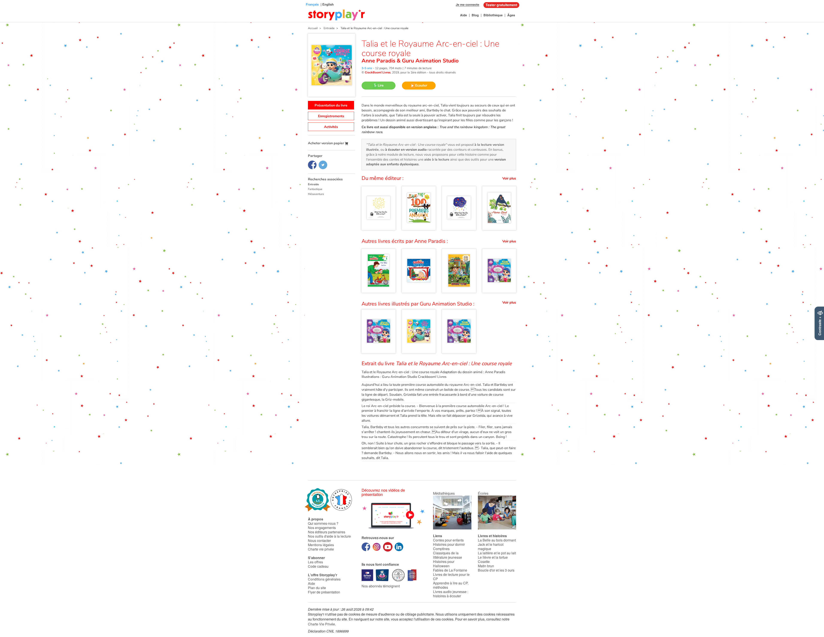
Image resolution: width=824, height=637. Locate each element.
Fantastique (315, 189)
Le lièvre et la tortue (493, 557)
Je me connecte (467, 4)
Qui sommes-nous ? (323, 523)
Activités (331, 127)
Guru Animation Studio (429, 60)
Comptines (441, 548)
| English (327, 4)
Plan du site (317, 587)
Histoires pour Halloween (443, 563)
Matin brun (486, 565)
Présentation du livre (331, 105)
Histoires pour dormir (449, 544)
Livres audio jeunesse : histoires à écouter (450, 593)
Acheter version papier (326, 143)
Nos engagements (322, 527)
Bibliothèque (493, 15)
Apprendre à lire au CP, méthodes (450, 585)
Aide (463, 15)
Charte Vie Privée (321, 624)
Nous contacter (319, 540)
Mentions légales (321, 544)
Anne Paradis (379, 60)
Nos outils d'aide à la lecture (329, 536)
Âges (511, 15)
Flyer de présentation (324, 592)
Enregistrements (331, 116)
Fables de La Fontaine (450, 570)
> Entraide (326, 28)
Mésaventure (316, 194)
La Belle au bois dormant (497, 540)
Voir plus (509, 178)
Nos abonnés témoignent (381, 586)
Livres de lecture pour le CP (451, 576)
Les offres (315, 561)
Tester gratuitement (501, 4)
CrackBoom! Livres (378, 72)
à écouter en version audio (406, 149)
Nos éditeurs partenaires (326, 531)
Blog (475, 15)
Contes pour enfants (448, 540)
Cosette (484, 561)
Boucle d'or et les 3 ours (496, 570)
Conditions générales (324, 579)
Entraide (313, 184)
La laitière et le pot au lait (497, 552)
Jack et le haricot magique (490, 546)
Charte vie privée (321, 549)
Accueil (313, 28)
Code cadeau (318, 566)
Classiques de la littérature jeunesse (447, 555)
